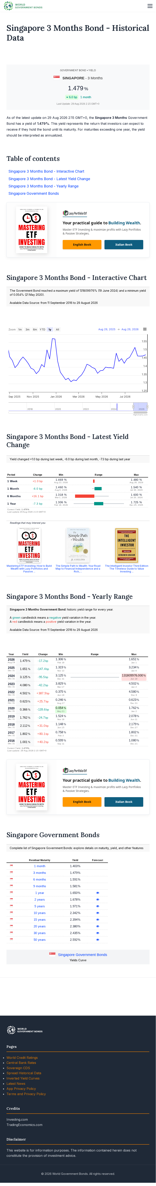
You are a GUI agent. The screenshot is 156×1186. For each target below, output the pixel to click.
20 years (40, 926)
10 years (40, 913)
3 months (39, 872)
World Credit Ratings (22, 1058)
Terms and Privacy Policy (26, 1094)
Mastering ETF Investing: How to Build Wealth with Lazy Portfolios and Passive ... (29, 568)
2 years (39, 899)
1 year (39, 893)
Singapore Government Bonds (82, 955)
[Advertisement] (78, 55)
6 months (39, 879)
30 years (40, 933)
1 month (39, 866)
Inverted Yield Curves (23, 1078)
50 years (40, 939)
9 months (39, 886)
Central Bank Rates (21, 1063)
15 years (40, 919)
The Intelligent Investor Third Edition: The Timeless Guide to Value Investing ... (127, 568)
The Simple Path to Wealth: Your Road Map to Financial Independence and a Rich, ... (78, 568)
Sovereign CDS (18, 1068)
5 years (39, 906)
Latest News (15, 1084)
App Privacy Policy (21, 1089)
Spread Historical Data (23, 1073)
